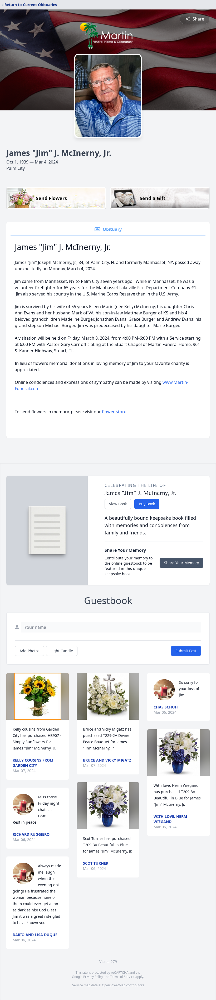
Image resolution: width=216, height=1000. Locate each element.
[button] (37, 696)
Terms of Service (122, 977)
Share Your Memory (181, 562)
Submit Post (186, 650)
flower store (114, 412)
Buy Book (147, 503)
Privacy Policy (93, 977)
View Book (118, 503)
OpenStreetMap (113, 985)
